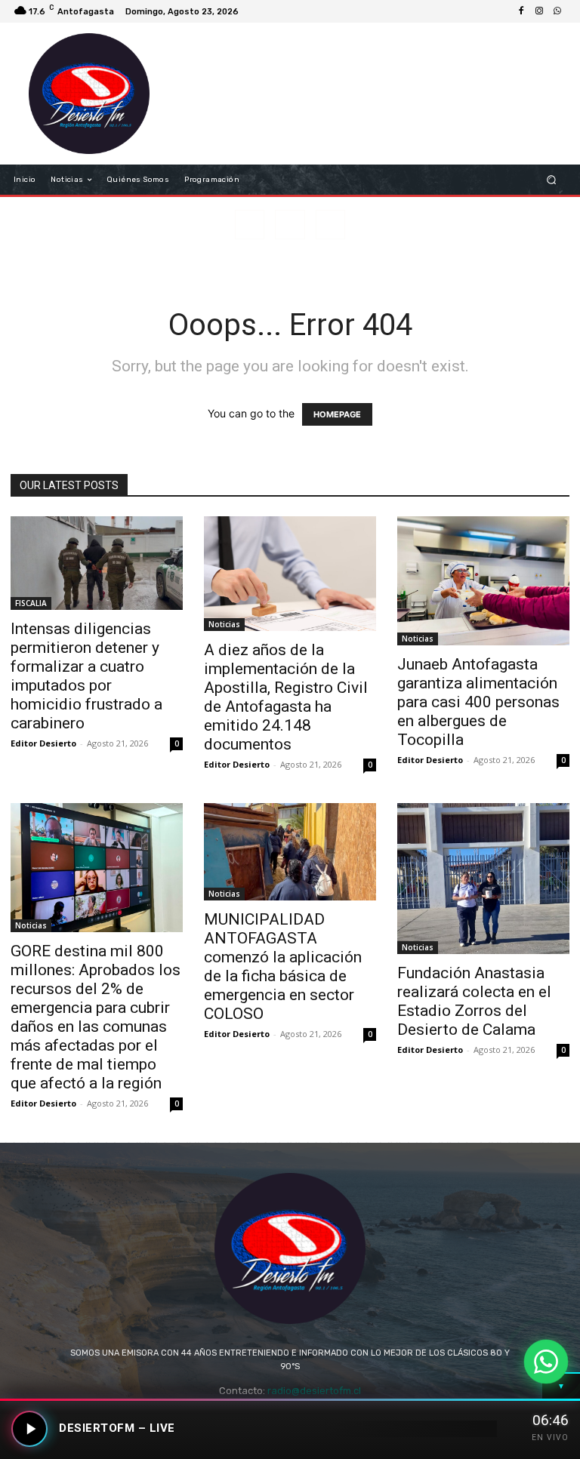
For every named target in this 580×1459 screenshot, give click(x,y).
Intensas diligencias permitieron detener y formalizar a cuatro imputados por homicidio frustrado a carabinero (86, 676)
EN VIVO (550, 1437)
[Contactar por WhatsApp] (546, 1361)
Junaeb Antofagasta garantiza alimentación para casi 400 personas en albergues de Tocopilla (478, 702)
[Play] (29, 1429)
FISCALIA (31, 603)
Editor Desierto (43, 743)
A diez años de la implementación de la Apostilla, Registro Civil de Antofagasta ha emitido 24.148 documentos (286, 697)
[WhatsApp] (557, 11)
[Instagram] (539, 11)
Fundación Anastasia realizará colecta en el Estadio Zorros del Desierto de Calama (474, 1001)
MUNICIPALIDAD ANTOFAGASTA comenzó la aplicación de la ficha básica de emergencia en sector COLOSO (283, 966)
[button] (551, 180)
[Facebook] (521, 11)
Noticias (224, 624)
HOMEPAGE (337, 414)
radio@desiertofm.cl (314, 1390)
